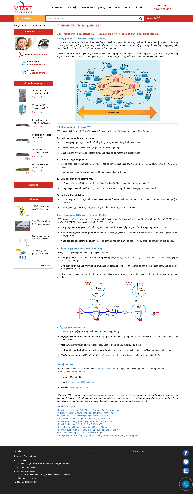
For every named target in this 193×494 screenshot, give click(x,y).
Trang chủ (57, 7)
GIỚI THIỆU (72, 7)
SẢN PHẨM (87, 7)
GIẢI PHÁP (114, 7)
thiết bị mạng (118, 395)
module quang (93, 395)
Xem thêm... (46, 265)
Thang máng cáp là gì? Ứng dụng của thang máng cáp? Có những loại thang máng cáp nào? (98, 435)
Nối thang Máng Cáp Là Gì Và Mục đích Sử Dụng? (80, 432)
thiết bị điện (131, 395)
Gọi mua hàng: (162, 7)
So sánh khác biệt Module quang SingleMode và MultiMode (84, 427)
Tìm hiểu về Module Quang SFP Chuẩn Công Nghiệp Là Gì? (84, 418)
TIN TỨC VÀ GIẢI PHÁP (35, 25)
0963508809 (38, 64)
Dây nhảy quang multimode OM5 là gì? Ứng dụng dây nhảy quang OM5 (89, 429)
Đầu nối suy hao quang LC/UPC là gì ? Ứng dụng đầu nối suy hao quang (89, 410)
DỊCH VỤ (101, 7)
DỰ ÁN (127, 7)
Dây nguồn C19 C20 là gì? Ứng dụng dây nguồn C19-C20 (83, 415)
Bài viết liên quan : (67, 406)
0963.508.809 (40, 54)
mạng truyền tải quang (105, 369)
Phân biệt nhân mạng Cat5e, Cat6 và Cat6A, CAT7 (80, 424)
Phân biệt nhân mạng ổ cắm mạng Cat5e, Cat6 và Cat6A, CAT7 (85, 421)
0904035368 (38, 73)
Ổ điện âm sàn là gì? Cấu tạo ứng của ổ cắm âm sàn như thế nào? (86, 413)
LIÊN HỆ (138, 7)
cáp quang (106, 395)
